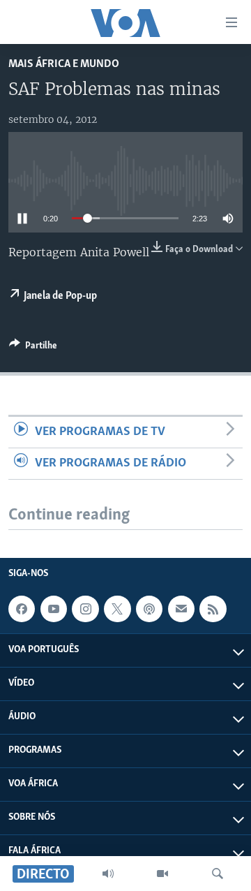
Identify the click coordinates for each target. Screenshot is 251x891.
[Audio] (108, 873)
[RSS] (212, 609)
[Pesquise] (217, 873)
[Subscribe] (181, 609)
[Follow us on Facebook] (21, 609)
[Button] (33, 347)
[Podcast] (149, 609)
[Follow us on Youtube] (53, 609)
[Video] (162, 873)
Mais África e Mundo (63, 64)
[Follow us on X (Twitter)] (117, 609)
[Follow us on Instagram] (85, 609)
